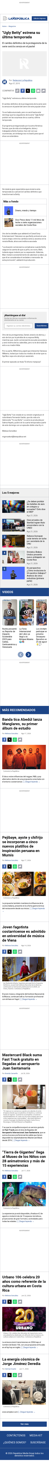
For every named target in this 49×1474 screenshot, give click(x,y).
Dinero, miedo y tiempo (25, 210)
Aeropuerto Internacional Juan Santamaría (20, 1132)
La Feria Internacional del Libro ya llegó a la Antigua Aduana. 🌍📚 (26, 635)
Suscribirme (42, 326)
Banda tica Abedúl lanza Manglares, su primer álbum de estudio (22, 723)
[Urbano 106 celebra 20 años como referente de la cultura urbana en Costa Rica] (24, 1319)
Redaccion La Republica (22, 80)
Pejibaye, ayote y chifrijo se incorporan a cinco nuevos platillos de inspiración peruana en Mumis (22, 846)
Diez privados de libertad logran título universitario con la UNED (36, 524)
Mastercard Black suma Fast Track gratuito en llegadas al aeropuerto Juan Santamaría (22, 1061)
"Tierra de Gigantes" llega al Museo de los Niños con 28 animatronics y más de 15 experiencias (24, 1159)
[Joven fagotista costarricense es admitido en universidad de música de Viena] (24, 969)
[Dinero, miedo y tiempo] (8, 210)
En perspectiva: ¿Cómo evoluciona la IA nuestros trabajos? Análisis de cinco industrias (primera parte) (36, 574)
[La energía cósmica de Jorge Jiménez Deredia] (24, 1392)
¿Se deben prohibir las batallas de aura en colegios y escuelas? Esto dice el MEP (36, 506)
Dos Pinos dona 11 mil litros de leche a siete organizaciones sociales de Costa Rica (29, 222)
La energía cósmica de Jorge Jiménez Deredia (21, 1361)
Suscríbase (38, 1442)
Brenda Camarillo (11, 1073)
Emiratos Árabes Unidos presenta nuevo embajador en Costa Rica (36, 556)
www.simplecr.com (10, 1412)
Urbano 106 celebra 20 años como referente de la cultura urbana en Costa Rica (24, 1283)
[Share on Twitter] (28, 91)
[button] (39, 18)
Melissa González (11, 733)
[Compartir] (43, 91)
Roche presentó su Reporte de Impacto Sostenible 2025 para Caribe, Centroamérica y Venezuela (9, 638)
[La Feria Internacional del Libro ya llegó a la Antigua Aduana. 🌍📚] (26, 612)
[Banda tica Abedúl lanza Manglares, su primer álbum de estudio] (24, 757)
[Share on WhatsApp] (33, 91)
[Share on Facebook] (23, 91)
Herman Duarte (10, 1369)
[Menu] (5, 18)
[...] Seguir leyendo (30, 782)
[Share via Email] (38, 91)
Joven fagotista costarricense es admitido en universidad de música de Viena (23, 933)
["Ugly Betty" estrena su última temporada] (24, 63)
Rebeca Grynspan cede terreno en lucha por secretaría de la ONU (36, 540)
